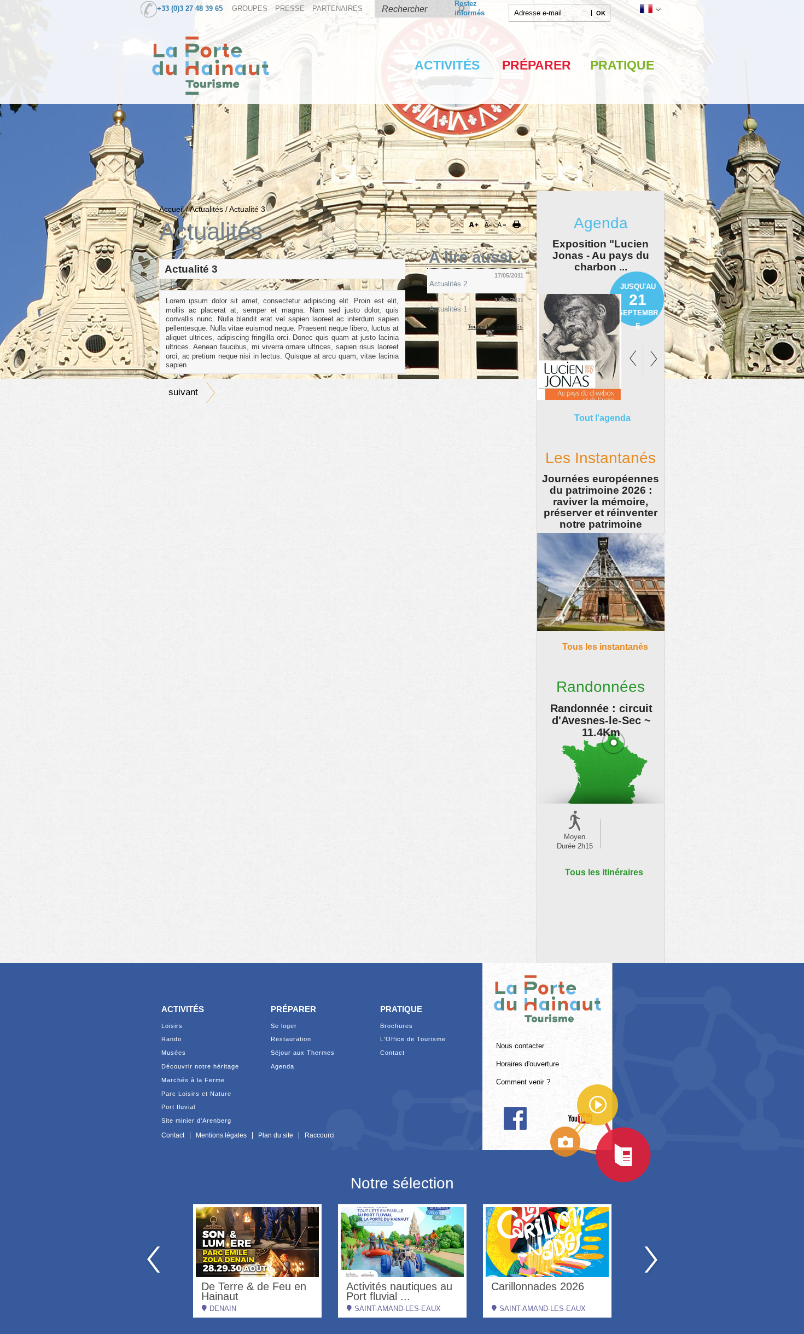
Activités (447, 65)
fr (649, 9)
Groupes (249, 9)
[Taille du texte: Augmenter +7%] (475, 225)
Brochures (396, 1026)
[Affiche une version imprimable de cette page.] (520, 225)
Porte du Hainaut (547, 994)
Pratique (622, 65)
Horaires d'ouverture (527, 1064)
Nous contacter (520, 1046)
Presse (290, 9)
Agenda (282, 1067)
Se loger (284, 1026)
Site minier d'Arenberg (196, 1121)
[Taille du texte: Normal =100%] (502, 225)
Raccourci (320, 1135)
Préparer (536, 65)
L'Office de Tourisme (413, 1039)
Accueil (171, 209)
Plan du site (275, 1135)
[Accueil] (210, 106)
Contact (392, 1053)
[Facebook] (514, 1118)
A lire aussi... (477, 257)
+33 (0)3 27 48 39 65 (190, 9)
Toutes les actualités (495, 327)
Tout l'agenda (602, 418)
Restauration (291, 1039)
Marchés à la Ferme (193, 1080)
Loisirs (172, 1026)
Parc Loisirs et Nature (196, 1094)
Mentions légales (221, 1135)
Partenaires (337, 9)
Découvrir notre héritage (200, 1067)
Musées (173, 1053)
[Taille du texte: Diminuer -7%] (489, 225)
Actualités (206, 209)
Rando (171, 1039)
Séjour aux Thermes (303, 1053)
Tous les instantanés (605, 646)
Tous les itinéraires (604, 872)
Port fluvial (178, 1107)
